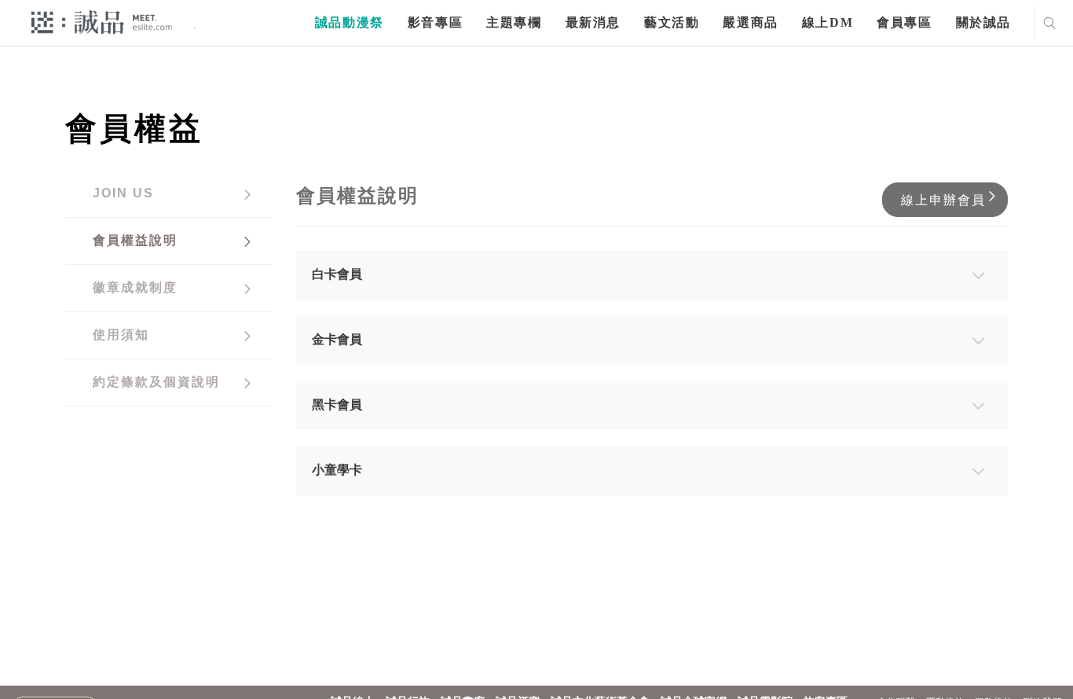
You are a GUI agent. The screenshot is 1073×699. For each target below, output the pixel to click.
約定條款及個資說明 (156, 381)
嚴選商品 (750, 22)
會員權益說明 (135, 240)
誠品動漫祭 (349, 22)
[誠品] (101, 22)
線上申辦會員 (943, 200)
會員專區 (904, 22)
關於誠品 (983, 22)
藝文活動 (671, 22)
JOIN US (123, 193)
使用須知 (121, 334)
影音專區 (435, 22)
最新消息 (593, 22)
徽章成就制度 (135, 287)
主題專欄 (513, 22)
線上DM (827, 22)
